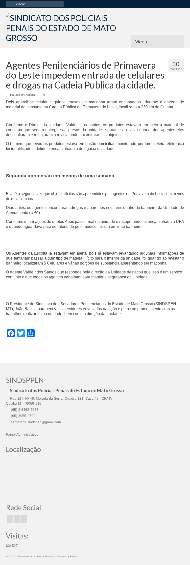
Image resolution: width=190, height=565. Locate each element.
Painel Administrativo (22, 434)
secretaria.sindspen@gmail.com (35, 422)
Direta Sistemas (46, 556)
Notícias (31, 94)
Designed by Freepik (67, 556)
